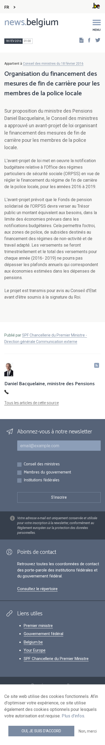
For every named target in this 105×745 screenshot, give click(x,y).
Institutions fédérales (42, 480)
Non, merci (88, 731)
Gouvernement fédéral (43, 633)
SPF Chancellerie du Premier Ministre (56, 658)
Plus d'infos (73, 715)
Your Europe (35, 650)
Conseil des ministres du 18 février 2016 (53, 64)
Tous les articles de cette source (31, 403)
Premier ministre (38, 625)
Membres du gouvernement (47, 472)
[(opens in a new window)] (87, 40)
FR (6, 7)
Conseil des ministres (42, 464)
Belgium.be (33, 642)
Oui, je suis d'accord (41, 731)
